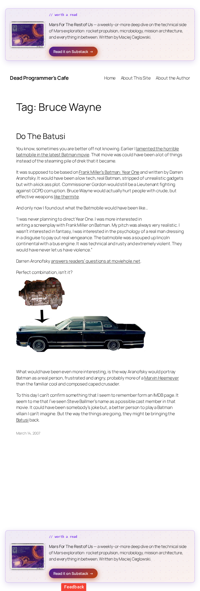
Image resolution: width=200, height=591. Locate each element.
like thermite (66, 197)
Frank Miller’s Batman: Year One (109, 172)
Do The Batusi (41, 136)
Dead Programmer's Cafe (39, 77)
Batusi (22, 420)
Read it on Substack (73, 51)
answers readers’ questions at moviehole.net (95, 261)
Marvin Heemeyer (161, 378)
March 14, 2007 (28, 433)
